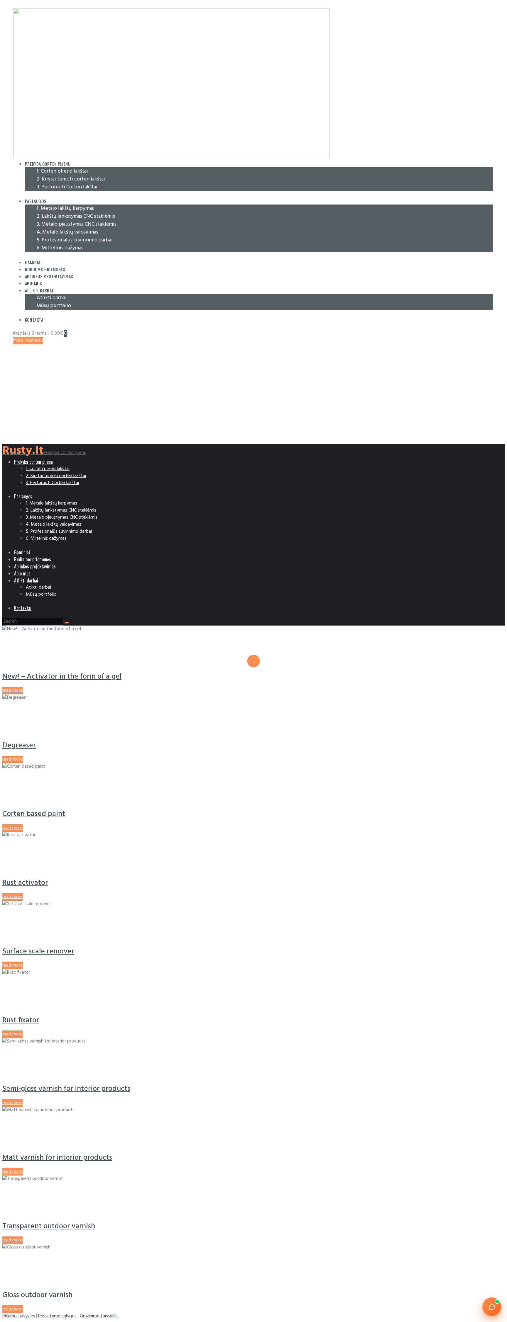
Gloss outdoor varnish (37, 1295)
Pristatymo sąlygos (57, 1316)
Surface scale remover (38, 951)
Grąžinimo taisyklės (99, 1316)
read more (12, 690)
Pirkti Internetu (28, 340)
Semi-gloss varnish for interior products (66, 1089)
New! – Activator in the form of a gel (61, 677)
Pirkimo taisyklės (18, 1316)
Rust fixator (20, 1020)
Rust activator (25, 883)
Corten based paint (33, 814)
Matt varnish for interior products (57, 1158)
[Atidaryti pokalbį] (491, 1306)
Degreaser (19, 746)
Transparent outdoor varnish (48, 1226)
